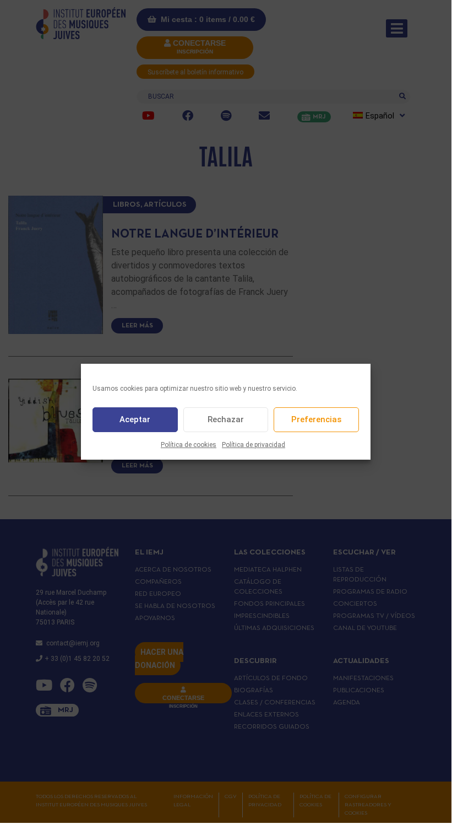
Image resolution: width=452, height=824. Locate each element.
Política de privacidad (253, 445)
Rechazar (226, 419)
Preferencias (316, 419)
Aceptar (134, 419)
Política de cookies (188, 445)
